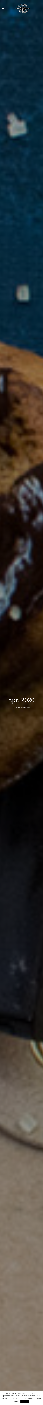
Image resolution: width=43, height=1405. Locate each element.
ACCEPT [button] (24, 1401)
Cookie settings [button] (27, 1398)
